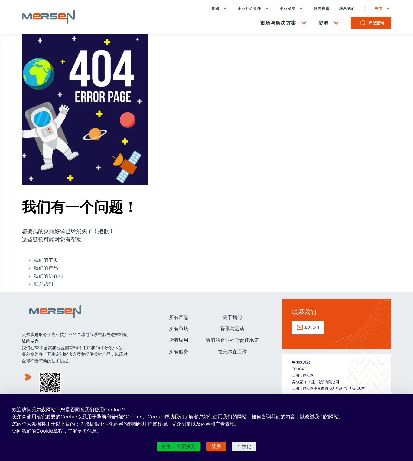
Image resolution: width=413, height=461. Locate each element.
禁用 (216, 446)
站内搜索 (322, 8)
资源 (323, 23)
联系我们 (347, 8)
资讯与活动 (232, 328)
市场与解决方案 (278, 23)
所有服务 (178, 351)
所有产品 (178, 317)
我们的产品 (46, 268)
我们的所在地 (48, 276)
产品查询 (376, 23)
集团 (215, 8)
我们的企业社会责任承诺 (232, 340)
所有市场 (178, 328)
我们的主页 (46, 260)
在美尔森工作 (232, 351)
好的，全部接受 (179, 446)
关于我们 (232, 317)
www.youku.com (28, 383)
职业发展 (287, 8)
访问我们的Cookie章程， (40, 431)
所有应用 (178, 340)
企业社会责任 (249, 8)
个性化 (244, 446)
